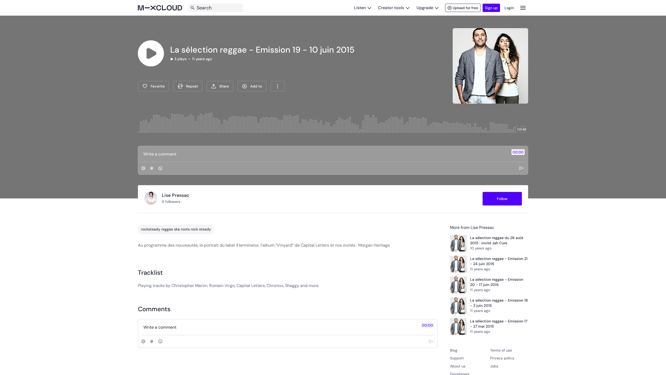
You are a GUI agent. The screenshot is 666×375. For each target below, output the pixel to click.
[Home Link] (160, 7)
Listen (360, 7)
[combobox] (278, 86)
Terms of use (501, 350)
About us (457, 366)
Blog (453, 350)
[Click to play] (151, 53)
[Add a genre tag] (152, 168)
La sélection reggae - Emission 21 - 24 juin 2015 (499, 261)
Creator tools (391, 7)
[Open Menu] (522, 7)
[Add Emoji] (160, 168)
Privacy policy (502, 358)
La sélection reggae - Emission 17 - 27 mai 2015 (498, 324)
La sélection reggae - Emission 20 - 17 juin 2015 (496, 282)
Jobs (494, 366)
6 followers (171, 201)
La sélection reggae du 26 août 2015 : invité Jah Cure (496, 240)
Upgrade (425, 7)
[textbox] (324, 154)
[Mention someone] (143, 168)
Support (457, 358)
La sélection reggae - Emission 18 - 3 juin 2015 (499, 303)
